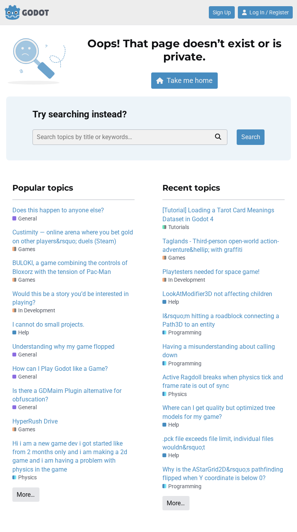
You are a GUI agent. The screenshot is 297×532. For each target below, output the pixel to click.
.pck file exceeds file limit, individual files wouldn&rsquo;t (217, 443)
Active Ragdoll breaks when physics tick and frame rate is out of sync (222, 381)
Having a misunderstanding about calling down (218, 351)
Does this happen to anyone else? (58, 210)
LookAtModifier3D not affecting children (217, 294)
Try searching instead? (79, 114)
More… (26, 494)
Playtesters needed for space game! (210, 271)
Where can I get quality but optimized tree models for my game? (218, 412)
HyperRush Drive (35, 421)
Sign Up (222, 12)
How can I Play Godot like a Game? (60, 368)
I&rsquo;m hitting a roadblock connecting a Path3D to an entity (220, 320)
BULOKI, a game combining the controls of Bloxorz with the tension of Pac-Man (70, 267)
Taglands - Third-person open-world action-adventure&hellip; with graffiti (220, 245)
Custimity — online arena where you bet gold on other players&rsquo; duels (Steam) (72, 236)
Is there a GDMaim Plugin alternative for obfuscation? (66, 395)
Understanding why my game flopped (63, 346)
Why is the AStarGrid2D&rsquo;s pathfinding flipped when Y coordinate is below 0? (222, 474)
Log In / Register (269, 12)
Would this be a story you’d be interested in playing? (70, 298)
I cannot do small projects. (48, 324)
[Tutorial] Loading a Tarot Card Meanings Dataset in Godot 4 (218, 214)
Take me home (190, 80)
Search (250, 137)
